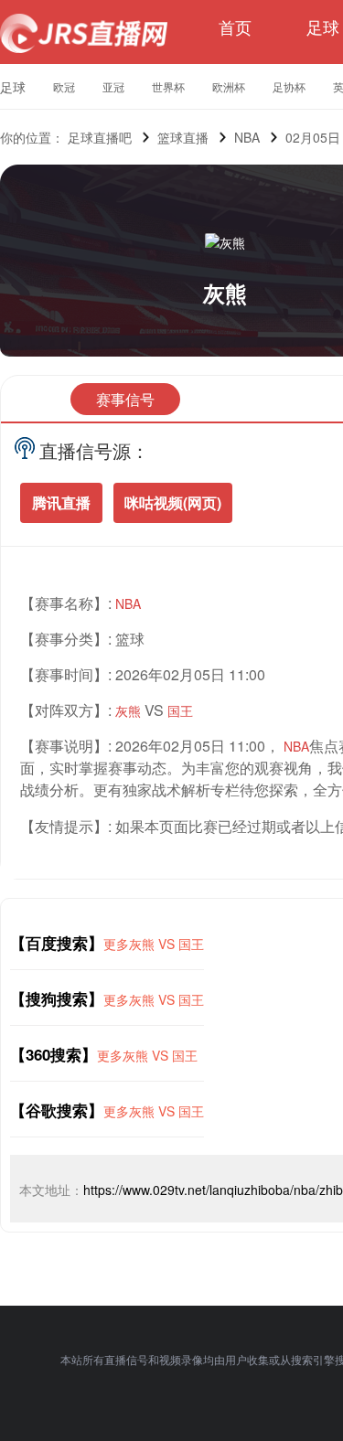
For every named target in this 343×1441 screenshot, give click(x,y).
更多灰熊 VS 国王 (153, 943)
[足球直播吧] (83, 33)
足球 (322, 26)
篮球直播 (183, 137)
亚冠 (113, 86)
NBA (247, 137)
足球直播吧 (100, 137)
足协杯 (289, 86)
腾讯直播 (61, 502)
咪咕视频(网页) (172, 502)
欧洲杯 (228, 86)
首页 (235, 26)
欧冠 (64, 86)
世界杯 (168, 86)
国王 (180, 710)
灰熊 (225, 292)
